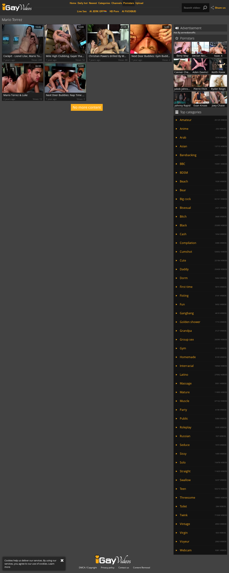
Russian (203, 436)
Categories (104, 3)
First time (203, 287)
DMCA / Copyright (88, 568)
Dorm (203, 278)
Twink (203, 515)
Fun (203, 304)
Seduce (203, 445)
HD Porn (114, 11)
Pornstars (128, 3)
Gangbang (203, 313)
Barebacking (203, 155)
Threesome (203, 498)
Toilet (203, 506)
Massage (203, 383)
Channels (116, 3)
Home (73, 3)
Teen (203, 489)
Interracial (203, 366)
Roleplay (203, 427)
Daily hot (82, 3)
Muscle (203, 401)
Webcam (203, 550)
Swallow (203, 480)
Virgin (203, 533)
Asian (203, 146)
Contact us (123, 568)
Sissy (203, 454)
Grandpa (203, 331)
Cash (203, 234)
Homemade (203, 357)
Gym (203, 348)
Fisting (203, 296)
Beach (203, 181)
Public (203, 418)
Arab (203, 137)
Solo (203, 462)
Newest (93, 3)
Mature (203, 392)
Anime (203, 129)
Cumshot (203, 252)
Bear (203, 190)
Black (203, 225)
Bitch (203, 216)
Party (203, 410)
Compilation (203, 243)
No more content (87, 107)
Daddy (203, 269)
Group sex (203, 339)
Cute (203, 260)
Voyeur (203, 541)
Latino (203, 375)
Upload (139, 3)
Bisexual (203, 208)
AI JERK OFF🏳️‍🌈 (98, 11)
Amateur (203, 120)
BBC (203, 164)
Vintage (203, 524)
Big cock (203, 199)
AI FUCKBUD (129, 11)
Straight (203, 471)
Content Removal (141, 568)
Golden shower (203, 322)
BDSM (203, 173)
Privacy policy (107, 568)
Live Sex (82, 11)
